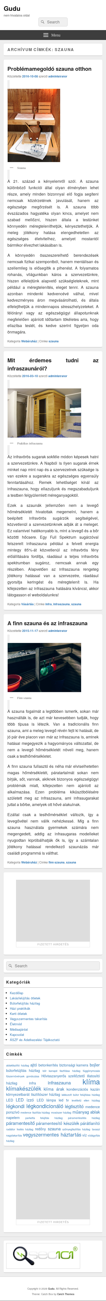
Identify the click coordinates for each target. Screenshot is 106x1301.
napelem (13, 1117)
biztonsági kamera (73, 1065)
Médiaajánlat (19, 1029)
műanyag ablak (86, 1112)
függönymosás (91, 1071)
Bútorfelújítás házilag (25, 1003)
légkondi (15, 1106)
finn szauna (57, 862)
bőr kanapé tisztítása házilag (61, 1071)
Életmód (16, 1024)
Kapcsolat (17, 1034)
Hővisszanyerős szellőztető (63, 1075)
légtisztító (74, 1106)
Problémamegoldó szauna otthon (49, 69)
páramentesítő (20, 1123)
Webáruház (29, 341)
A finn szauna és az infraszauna (47, 623)
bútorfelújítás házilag (23, 1070)
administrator (57, 76)
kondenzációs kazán (83, 1089)
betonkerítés (48, 1065)
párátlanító (90, 1123)
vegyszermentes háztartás (52, 1134)
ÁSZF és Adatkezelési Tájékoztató (35, 1039)
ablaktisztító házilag (17, 1065)
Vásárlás (27, 604)
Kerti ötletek (18, 1013)
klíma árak (54, 1089)
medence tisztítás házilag (35, 1112)
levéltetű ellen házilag (86, 1100)
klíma (91, 1081)
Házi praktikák (20, 1008)
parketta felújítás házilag (44, 1118)
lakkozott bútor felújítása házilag (81, 1095)
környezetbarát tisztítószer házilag (33, 1094)
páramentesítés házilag (84, 1118)
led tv (64, 1100)
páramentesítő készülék (57, 1123)
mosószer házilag (61, 1112)
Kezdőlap (16, 992)
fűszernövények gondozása (22, 1076)
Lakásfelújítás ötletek (25, 998)
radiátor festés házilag (19, 1129)
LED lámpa (46, 1100)
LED (9, 1100)
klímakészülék (23, 1088)
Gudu (12, 8)
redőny (40, 1128)
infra (48, 604)
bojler (95, 1065)
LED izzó (25, 1100)
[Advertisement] (53, 910)
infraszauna (61, 604)
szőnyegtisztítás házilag (76, 1129)
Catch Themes (65, 1294)
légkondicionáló (44, 1106)
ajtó (33, 1065)
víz (84, 1135)
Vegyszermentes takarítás (28, 1018)
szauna (54, 341)
